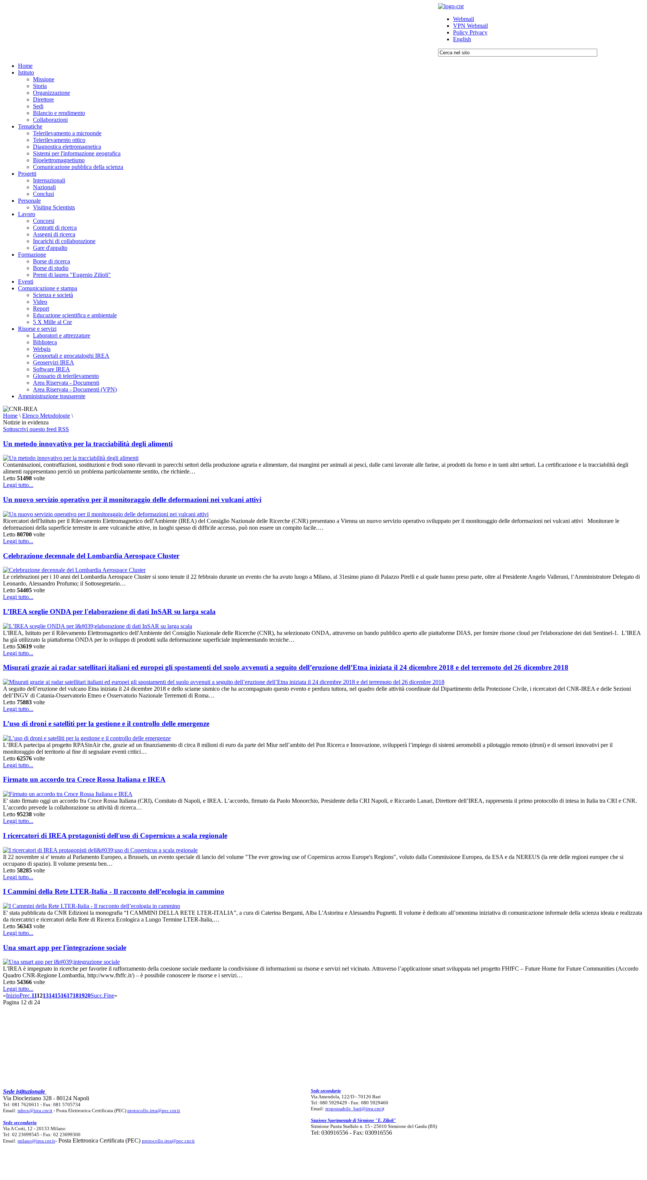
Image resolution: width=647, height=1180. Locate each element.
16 (64, 995)
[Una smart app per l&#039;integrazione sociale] (61, 962)
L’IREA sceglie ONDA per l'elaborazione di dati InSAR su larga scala (109, 611)
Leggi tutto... (18, 485)
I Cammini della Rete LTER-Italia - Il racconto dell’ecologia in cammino (113, 891)
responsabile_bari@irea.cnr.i (354, 1108)
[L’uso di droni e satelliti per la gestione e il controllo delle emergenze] (87, 738)
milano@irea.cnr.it (36, 1141)
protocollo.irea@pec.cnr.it (153, 1110)
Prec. (25, 995)
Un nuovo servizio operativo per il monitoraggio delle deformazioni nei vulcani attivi (132, 499)
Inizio (12, 995)
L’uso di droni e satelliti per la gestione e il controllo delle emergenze (106, 723)
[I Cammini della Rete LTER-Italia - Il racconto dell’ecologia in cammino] (91, 906)
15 (58, 995)
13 (46, 995)
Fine (109, 995)
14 (52, 995)
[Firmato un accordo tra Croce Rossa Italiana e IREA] (68, 794)
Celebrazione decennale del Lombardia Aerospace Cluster (91, 556)
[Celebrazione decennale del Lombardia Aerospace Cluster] (74, 570)
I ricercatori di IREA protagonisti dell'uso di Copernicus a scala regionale (115, 835)
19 (82, 995)
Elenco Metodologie (46, 415)
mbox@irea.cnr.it (35, 1110)
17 (70, 995)
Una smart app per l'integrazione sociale (64, 947)
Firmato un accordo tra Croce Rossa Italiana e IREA (84, 779)
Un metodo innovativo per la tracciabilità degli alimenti (88, 444)
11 (34, 995)
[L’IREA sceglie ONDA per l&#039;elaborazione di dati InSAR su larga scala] (97, 626)
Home (10, 415)
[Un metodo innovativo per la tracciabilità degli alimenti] (71, 458)
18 (76, 995)
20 (88, 995)
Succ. (97, 995)
